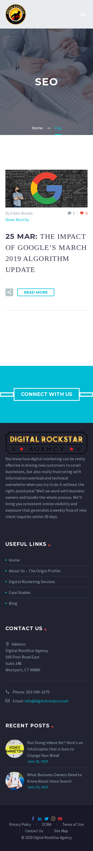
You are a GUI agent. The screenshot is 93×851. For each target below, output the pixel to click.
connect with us (46, 394)
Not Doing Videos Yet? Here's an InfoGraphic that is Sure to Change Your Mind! (55, 749)
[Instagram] (53, 819)
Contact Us (34, 831)
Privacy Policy (20, 825)
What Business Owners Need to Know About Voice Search (54, 778)
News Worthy (17, 219)
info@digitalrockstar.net (47, 700)
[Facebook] (33, 819)
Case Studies (20, 592)
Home (14, 560)
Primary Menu (83, 15)
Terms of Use (73, 825)
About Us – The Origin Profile (34, 570)
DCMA (46, 825)
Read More (36, 292)
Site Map (61, 831)
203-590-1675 (38, 691)
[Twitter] (46, 819)
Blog (13, 603)
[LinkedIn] (40, 819)
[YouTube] (60, 819)
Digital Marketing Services (32, 581)
